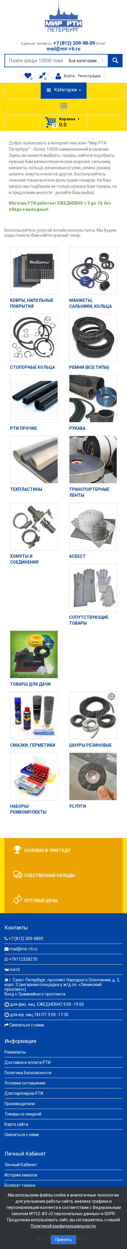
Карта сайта (16, 1124)
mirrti (15, 969)
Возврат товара (19, 1185)
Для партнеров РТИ (23, 1093)
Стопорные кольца (32, 367)
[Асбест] (93, 526)
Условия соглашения (24, 1083)
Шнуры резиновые (90, 745)
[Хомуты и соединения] (34, 526)
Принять (63, 1239)
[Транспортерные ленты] (93, 459)
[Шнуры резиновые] (93, 715)
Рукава (77, 428)
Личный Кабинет (20, 1164)
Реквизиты (15, 1052)
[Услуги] (93, 776)
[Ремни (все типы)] (93, 337)
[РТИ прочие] (34, 398)
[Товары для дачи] (34, 654)
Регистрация (89, 76)
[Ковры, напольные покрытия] (34, 270)
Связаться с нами (26, 1025)
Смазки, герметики (32, 745)
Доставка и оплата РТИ (27, 1062)
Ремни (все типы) (89, 367)
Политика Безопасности (27, 1072)
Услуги (77, 806)
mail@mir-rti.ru (23, 949)
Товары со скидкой (22, 1114)
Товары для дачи (30, 684)
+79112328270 (23, 959)
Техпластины (26, 489)
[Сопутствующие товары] (93, 587)
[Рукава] (93, 398)
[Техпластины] (34, 459)
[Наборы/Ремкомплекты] (34, 776)
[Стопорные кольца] (34, 337)
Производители (19, 1103)
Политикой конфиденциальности (63, 1226)
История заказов (20, 1175)
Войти (69, 76)
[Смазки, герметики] (34, 715)
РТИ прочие (23, 428)
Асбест (77, 556)
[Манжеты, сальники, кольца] (93, 270)
